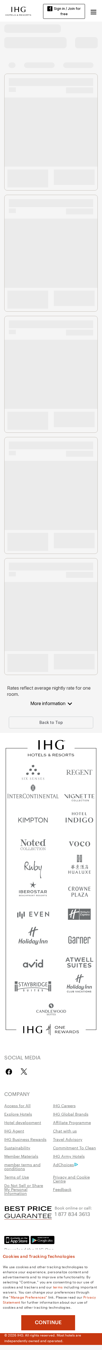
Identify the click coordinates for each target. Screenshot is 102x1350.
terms (58, 1286)
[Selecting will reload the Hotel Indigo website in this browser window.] (79, 819)
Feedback (62, 1189)
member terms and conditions (22, 1166)
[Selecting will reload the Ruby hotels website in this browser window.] (33, 866)
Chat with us (65, 1131)
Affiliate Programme (72, 1122)
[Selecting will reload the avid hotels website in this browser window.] (33, 962)
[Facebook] (10, 1071)
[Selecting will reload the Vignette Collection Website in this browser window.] (79, 795)
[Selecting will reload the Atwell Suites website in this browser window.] (79, 962)
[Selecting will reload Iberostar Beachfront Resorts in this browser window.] (33, 890)
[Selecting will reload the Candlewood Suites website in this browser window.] (51, 1010)
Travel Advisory (67, 1139)
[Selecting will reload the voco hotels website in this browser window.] (79, 843)
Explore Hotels (18, 1114)
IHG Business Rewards (25, 1139)
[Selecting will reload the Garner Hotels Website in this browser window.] (79, 938)
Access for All (17, 1105)
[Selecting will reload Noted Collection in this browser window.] (33, 843)
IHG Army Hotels (69, 1156)
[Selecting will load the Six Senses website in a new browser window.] (33, 771)
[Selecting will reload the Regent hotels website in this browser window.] (79, 771)
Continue (48, 1322)
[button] (93, 11)
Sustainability (17, 1147)
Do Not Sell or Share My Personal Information (23, 1189)
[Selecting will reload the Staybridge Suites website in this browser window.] (33, 986)
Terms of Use (16, 1177)
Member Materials (21, 1156)
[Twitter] (23, 1071)
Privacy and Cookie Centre (71, 1179)
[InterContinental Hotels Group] (18, 11)
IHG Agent (14, 1131)
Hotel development (22, 1122)
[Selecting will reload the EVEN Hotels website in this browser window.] (33, 914)
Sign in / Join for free (67, 11)
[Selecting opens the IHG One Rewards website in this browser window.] (51, 1029)
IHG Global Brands (70, 1114)
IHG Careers (64, 1105)
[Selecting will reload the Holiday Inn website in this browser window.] (33, 938)
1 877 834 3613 (72, 1213)
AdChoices (63, 1164)
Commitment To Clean (74, 1147)
